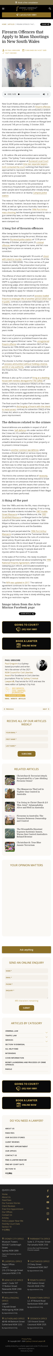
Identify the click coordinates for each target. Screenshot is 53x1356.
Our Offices (10, 1151)
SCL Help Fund (11, 1049)
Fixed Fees (9, 1133)
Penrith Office (37, 1280)
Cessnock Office (38, 1318)
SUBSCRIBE (27, 753)
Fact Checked (11, 53)
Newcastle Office (13, 1280)
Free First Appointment (16, 1146)
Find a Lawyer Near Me (16, 1160)
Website (14, 699)
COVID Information (14, 1058)
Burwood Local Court (38, 161)
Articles (11, 24)
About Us (9, 1128)
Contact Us (11, 1155)
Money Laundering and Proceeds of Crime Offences (25, 1063)
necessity (43, 475)
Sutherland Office (14, 1318)
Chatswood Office (39, 1261)
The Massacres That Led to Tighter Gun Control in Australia (30, 791)
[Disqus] (26, 902)
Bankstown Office (39, 1297)
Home (4, 24)
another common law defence (24, 450)
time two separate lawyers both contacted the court (24, 165)
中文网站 (8, 1173)
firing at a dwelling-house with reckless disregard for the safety (26, 379)
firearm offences (42, 106)
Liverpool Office (13, 1261)
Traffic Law (11, 1035)
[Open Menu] (3, 8)
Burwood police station (21, 239)
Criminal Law (11, 1031)
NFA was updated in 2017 (17, 582)
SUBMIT (26, 1008)
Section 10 (10, 1169)
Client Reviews (12, 1142)
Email (7, 699)
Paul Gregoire (14, 50)
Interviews (10, 1053)
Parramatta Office (39, 1238)
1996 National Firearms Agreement (26, 561)
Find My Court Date (14, 1164)
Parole (8, 1069)
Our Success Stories (15, 1137)
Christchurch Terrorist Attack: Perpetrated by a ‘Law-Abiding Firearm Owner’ (32, 778)
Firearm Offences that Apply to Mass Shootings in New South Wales (25, 37)
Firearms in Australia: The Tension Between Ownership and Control (31, 818)
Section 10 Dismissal (15, 1044)
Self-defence (20, 430)
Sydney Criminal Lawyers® (35, 1341)
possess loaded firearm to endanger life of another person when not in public (26, 298)
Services (9, 1040)
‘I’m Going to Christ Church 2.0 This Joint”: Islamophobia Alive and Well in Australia (32, 805)
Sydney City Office (14, 1238)
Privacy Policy (26, 1339)
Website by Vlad (26, 1351)
